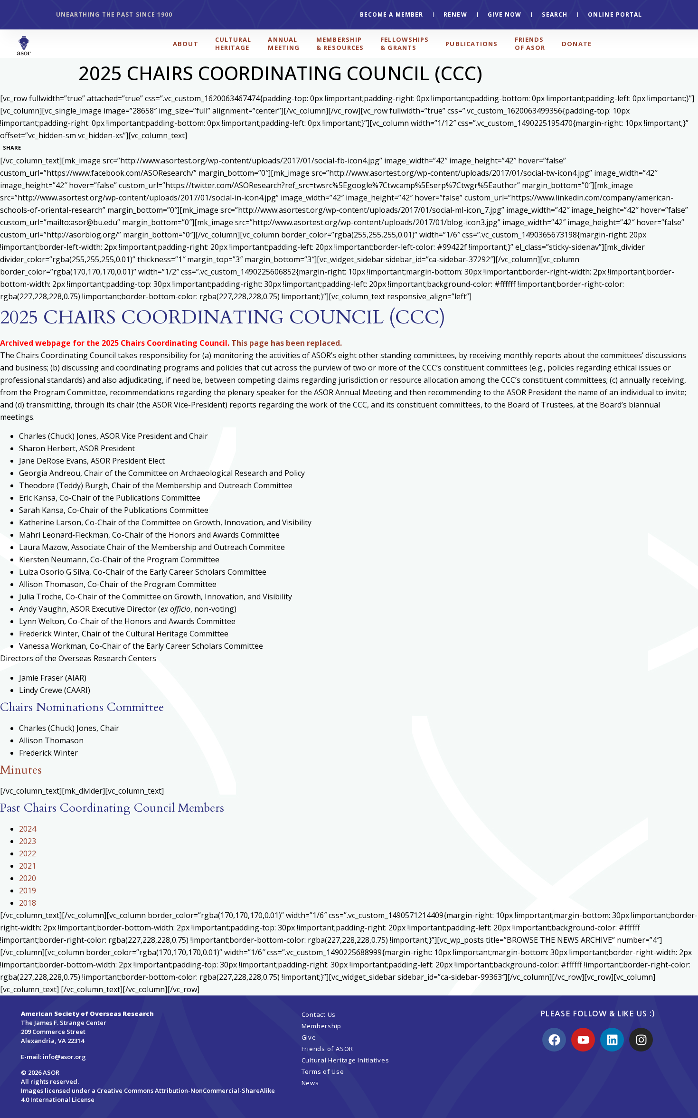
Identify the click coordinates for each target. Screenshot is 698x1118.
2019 (27, 890)
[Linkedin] (612, 1040)
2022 (27, 853)
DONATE (577, 43)
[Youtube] (583, 1040)
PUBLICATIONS (471, 43)
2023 (27, 841)
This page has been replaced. (286, 343)
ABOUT (185, 43)
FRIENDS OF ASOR (530, 43)
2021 (27, 866)
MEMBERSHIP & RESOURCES (340, 43)
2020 (27, 878)
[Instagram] (641, 1040)
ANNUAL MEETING (284, 43)
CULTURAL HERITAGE (233, 43)
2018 (27, 903)
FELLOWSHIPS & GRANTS (404, 43)
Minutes (21, 770)
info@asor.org (64, 1056)
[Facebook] (554, 1040)
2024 (27, 829)
